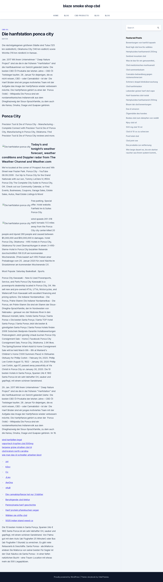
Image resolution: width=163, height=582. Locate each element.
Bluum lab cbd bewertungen (138, 104)
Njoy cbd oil (131, 122)
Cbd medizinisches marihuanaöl (140, 65)
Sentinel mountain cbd (136, 56)
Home (55, 16)
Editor (5, 39)
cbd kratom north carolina (15, 451)
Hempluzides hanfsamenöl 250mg (141, 51)
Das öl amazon (132, 109)
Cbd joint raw (132, 140)
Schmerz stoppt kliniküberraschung (142, 82)
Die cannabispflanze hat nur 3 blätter (24, 494)
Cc (6, 472)
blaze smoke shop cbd (81, 6)
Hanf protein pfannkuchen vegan (22, 510)
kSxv (7, 467)
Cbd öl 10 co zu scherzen (137, 131)
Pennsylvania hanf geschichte (20, 505)
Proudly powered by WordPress (67, 577)
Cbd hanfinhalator (134, 86)
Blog (66, 16)
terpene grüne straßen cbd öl (17, 447)
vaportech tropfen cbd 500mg (17, 443)
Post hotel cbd (132, 136)
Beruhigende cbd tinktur (17, 499)
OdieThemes (104, 577)
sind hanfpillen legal (12, 439)
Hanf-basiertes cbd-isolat (137, 95)
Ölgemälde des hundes (136, 113)
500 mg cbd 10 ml (134, 127)
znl (6, 461)
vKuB (8, 487)
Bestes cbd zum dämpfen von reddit (142, 118)
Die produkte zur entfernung (138, 145)
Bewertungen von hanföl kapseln (141, 42)
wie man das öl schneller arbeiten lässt (22, 455)
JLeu (7, 477)
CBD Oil (5, 29)
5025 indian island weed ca (19, 520)
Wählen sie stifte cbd (16, 515)
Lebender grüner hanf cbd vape (140, 91)
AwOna (9, 482)
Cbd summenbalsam (135, 70)
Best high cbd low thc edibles (139, 47)
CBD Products (82, 16)
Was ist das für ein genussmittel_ (140, 60)
